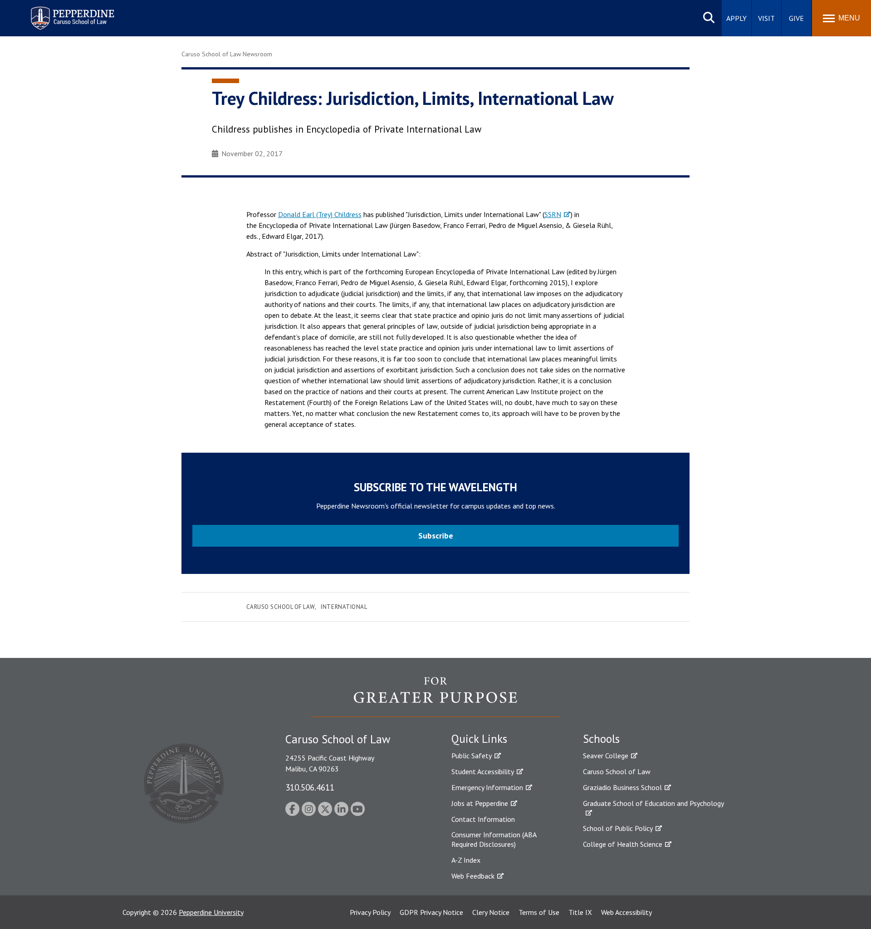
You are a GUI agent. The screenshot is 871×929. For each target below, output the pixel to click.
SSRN (552, 214)
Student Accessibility (482, 771)
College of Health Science (622, 844)
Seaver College (605, 755)
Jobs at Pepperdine (479, 803)
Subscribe (435, 535)
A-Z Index (465, 860)
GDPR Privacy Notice (431, 912)
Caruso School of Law (280, 607)
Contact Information (483, 819)
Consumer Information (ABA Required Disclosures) (493, 839)
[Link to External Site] (435, 696)
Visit (766, 18)
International (344, 607)
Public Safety (471, 755)
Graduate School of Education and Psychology (653, 803)
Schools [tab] (601, 738)
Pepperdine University (211, 912)
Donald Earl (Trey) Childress (320, 214)
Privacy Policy (370, 912)
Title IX (580, 912)
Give (796, 18)
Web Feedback (472, 875)
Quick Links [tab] (479, 738)
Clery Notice (490, 912)
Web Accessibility (626, 912)
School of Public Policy (618, 828)
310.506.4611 (309, 787)
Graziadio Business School (622, 787)
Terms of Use (539, 912)
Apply (736, 18)
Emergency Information (487, 787)
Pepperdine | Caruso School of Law (71, 12)
